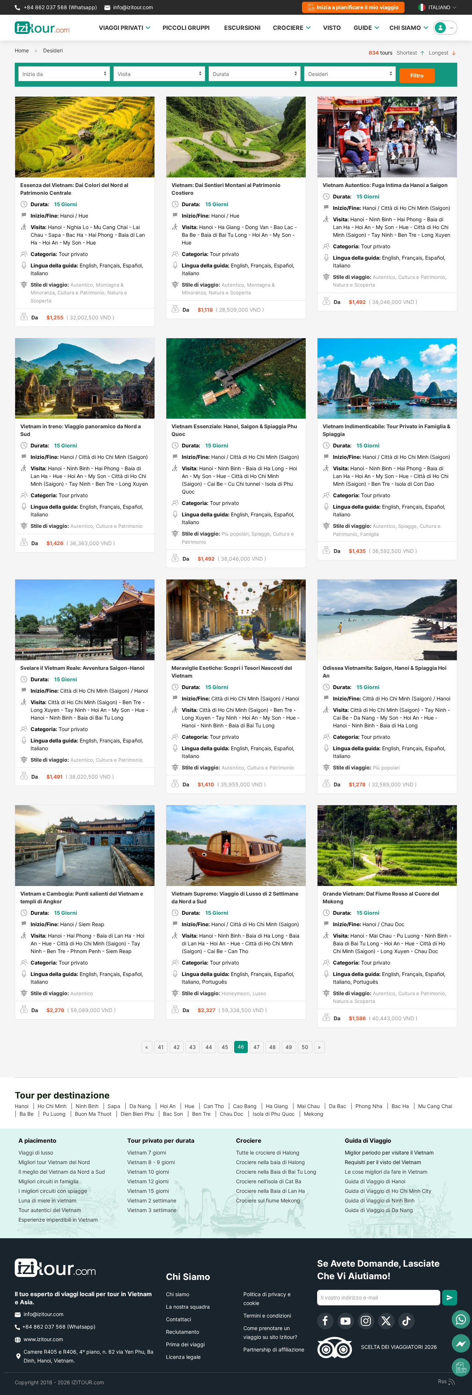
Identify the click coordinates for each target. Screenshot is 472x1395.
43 (192, 1047)
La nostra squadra (188, 1307)
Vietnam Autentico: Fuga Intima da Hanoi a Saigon (385, 185)
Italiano (439, 7)
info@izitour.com (133, 7)
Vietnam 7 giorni (146, 1152)
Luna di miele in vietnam (47, 1200)
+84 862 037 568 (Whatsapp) (59, 7)
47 (256, 1047)
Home (22, 50)
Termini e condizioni (267, 1315)
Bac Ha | (405, 1106)
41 (161, 1047)
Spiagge (260, 534)
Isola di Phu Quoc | (278, 1114)
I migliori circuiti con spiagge (52, 1191)
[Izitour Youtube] (345, 1321)
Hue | (194, 1106)
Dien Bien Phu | (142, 1114)
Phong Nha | (373, 1106)
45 (225, 1047)
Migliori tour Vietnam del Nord (54, 1162)
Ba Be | (31, 1114)
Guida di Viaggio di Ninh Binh (379, 1200)
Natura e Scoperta (229, 292)
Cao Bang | (249, 1106)
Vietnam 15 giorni (148, 1191)
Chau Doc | (236, 1114)
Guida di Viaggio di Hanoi (375, 1181)
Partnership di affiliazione (273, 1349)
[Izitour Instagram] (366, 1321)
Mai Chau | (313, 1106)
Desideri (53, 50)
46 (240, 1046)
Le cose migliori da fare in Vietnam (386, 1172)
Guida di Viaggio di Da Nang (379, 1210)
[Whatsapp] (461, 1319)
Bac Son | (177, 1114)
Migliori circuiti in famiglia (48, 1181)
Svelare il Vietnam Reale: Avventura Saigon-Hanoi (82, 668)
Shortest (408, 52)
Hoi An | (172, 1106)
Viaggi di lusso (35, 1152)
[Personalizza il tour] (461, 1367)
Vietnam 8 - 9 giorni (151, 1162)
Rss (443, 1381)
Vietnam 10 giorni (148, 1172)
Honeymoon (235, 993)
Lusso (258, 993)
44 (208, 1047)
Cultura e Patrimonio (80, 292)
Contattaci (178, 1319)
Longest (439, 52)
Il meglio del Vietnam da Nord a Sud (61, 1172)
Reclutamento (182, 1332)
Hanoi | (26, 1106)
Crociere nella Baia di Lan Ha (270, 1191)
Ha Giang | (281, 1106)
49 (288, 1047)
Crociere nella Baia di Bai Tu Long (276, 1172)
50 (305, 1047)
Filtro (417, 75)
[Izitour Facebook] (325, 1321)
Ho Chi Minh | (57, 1106)
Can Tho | (218, 1106)
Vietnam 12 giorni (148, 1181)
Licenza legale (183, 1357)
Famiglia (369, 534)
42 (176, 1047)
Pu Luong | (59, 1114)
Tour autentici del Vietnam (49, 1210)
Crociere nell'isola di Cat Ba (268, 1181)
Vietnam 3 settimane (152, 1210)
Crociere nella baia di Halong (270, 1162)
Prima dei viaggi (185, 1344)
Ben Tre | (206, 1114)
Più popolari (234, 534)
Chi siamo (177, 1294)
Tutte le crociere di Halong (267, 1152)
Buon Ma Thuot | (98, 1114)
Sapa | (118, 1106)
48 (272, 1047)
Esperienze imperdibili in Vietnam (58, 1219)
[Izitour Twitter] (386, 1321)
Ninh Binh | (92, 1106)
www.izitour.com (42, 1339)
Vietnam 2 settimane (151, 1200)
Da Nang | (144, 1106)
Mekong (316, 1114)
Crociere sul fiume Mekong (268, 1200)
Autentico (81, 285)
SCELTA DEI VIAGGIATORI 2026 (394, 1347)
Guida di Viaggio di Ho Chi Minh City (388, 1191)
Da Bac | (342, 1106)
